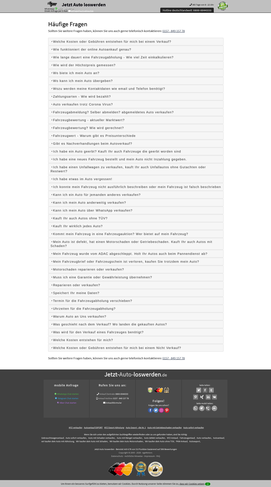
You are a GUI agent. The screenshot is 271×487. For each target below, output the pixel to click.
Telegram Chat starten (68, 398)
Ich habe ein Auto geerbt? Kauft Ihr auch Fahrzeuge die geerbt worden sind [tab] (117, 151)
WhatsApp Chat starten (68, 394)
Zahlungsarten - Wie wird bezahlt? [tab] (82, 96)
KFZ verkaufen (75, 427)
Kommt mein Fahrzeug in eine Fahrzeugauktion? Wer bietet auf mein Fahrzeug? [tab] (120, 234)
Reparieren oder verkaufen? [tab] (76, 285)
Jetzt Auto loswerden (84, 5)
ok (208, 484)
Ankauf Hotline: (105, 398)
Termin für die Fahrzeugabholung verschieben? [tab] (92, 300)
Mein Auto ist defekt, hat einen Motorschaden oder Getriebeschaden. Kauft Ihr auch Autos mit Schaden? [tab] (131, 244)
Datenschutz (117, 456)
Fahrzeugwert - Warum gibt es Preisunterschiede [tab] (94, 135)
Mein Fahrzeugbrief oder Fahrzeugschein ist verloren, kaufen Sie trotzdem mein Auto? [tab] (126, 261)
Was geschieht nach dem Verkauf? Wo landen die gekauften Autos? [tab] (110, 324)
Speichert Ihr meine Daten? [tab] (76, 293)
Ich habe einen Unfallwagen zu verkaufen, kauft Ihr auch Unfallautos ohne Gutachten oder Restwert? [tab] (128, 169)
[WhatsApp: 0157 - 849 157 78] (56, 8)
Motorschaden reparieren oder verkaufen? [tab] (88, 269)
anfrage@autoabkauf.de (82, 11)
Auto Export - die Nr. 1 (136, 427)
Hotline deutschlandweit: (187, 10)
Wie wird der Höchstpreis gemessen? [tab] (84, 65)
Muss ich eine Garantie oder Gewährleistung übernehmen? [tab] (102, 277)
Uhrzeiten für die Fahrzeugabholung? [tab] (84, 308)
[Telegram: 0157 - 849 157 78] (56, 398)
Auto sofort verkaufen (193, 427)
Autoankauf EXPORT (93, 427)
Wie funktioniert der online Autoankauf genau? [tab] (92, 49)
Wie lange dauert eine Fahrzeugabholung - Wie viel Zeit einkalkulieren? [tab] (113, 57)
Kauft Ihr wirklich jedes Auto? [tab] (78, 226)
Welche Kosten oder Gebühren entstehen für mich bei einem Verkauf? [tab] (112, 41)
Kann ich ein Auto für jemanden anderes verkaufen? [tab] (97, 194)
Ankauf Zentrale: (107, 394)
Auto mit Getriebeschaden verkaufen (164, 427)
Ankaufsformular (114, 402)
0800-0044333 (121, 394)
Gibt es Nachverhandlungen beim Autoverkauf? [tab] (92, 143)
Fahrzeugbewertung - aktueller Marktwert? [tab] (89, 120)
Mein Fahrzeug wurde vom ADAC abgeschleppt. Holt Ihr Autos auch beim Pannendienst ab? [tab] (130, 253)
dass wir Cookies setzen (192, 483)
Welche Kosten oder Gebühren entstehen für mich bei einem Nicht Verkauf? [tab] (117, 348)
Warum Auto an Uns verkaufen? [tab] (79, 316)
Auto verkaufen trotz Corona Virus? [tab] (83, 104)
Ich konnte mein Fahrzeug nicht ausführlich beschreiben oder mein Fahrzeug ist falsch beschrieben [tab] (137, 187)
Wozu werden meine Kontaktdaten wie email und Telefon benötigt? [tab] (109, 88)
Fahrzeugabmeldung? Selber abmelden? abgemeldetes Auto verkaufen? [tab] (113, 112)
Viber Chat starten (68, 402)
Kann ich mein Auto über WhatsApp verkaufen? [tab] (93, 210)
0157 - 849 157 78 (66, 8)
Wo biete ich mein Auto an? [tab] (76, 73)
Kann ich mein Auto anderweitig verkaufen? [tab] (89, 202)
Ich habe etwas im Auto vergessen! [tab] (82, 179)
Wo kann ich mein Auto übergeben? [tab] (83, 81)
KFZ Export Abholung (114, 427)
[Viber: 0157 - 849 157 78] (58, 402)
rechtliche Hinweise (134, 456)
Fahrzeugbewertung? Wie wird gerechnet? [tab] (88, 128)
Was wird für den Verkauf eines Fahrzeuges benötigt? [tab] (98, 332)
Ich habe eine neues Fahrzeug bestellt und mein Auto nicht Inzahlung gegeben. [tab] (120, 159)
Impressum (149, 456)
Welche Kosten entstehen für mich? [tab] (83, 340)
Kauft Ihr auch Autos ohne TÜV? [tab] (80, 218)
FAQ (158, 456)
